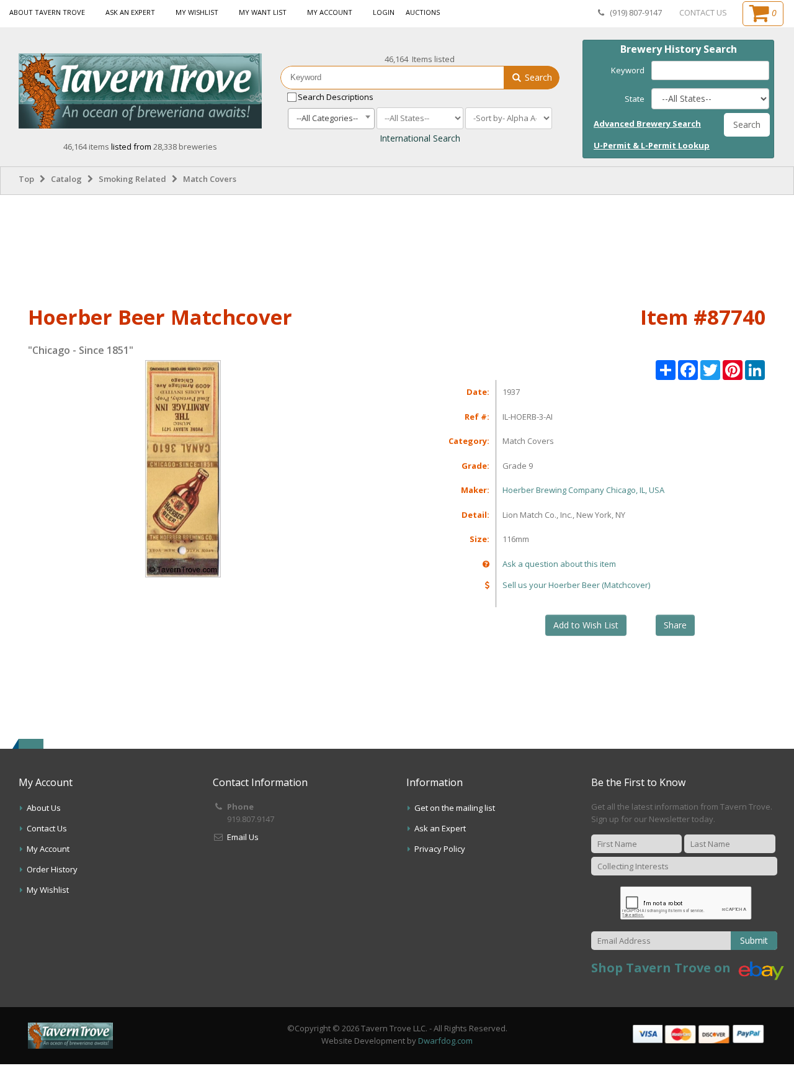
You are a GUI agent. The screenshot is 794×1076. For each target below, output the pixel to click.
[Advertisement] (397, 247)
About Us (44, 807)
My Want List (263, 12)
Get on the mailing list (454, 807)
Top (26, 178)
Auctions (423, 12)
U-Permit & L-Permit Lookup (652, 145)
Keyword (628, 70)
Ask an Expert (130, 12)
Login (384, 12)
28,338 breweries (185, 146)
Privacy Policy (439, 848)
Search (537, 77)
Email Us (243, 837)
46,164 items (87, 146)
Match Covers (209, 178)
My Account (329, 12)
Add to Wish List (585, 625)
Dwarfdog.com (445, 1040)
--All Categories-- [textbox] (327, 118)
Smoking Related (132, 178)
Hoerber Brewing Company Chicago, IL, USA (583, 489)
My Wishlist (197, 12)
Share (675, 625)
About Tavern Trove (47, 12)
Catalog (66, 178)
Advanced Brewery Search (647, 123)
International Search (420, 138)
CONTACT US (703, 12)
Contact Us (47, 828)
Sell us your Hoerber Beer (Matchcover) (576, 584)
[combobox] (331, 118)
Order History (52, 869)
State (635, 98)
